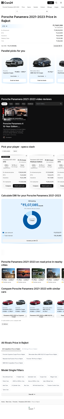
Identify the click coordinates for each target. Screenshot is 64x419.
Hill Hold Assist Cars (38, 385)
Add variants (7, 151)
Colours (42, 7)
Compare (8, 186)
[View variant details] (14, 171)
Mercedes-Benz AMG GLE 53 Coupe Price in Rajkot (43, 354)
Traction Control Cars (53, 385)
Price (23, 7)
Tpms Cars (6, 389)
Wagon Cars (53, 377)
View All (31, 394)
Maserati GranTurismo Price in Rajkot (13, 358)
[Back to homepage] (7, 2)
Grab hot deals (14, 80)
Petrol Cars (6, 381)
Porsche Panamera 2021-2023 (11, 7)
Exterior (4, 103)
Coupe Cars (43, 377)
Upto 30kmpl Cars (48, 381)
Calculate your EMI (31, 240)
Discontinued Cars (8, 377)
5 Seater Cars (20, 377)
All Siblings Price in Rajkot (29, 349)
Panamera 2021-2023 (25, 401)
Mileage (49, 7)
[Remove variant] (26, 155)
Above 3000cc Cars (33, 381)
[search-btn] (56, 2)
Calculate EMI (57, 46)
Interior (17, 103)
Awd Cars (5, 385)
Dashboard (31, 103)
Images (56, 7)
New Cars (9, 401)
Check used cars (19, 186)
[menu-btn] (61, 2)
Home (3, 401)
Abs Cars (26, 385)
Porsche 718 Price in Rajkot (34, 358)
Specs (29, 7)
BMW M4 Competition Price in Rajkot (13, 363)
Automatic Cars (32, 377)
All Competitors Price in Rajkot (11, 349)
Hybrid (15, 151)
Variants (36, 7)
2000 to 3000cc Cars (18, 381)
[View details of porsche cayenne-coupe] (14, 68)
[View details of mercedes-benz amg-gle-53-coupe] (42, 68)
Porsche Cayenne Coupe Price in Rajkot (14, 354)
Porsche (15, 401)
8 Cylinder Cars (16, 385)
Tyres (11, 103)
